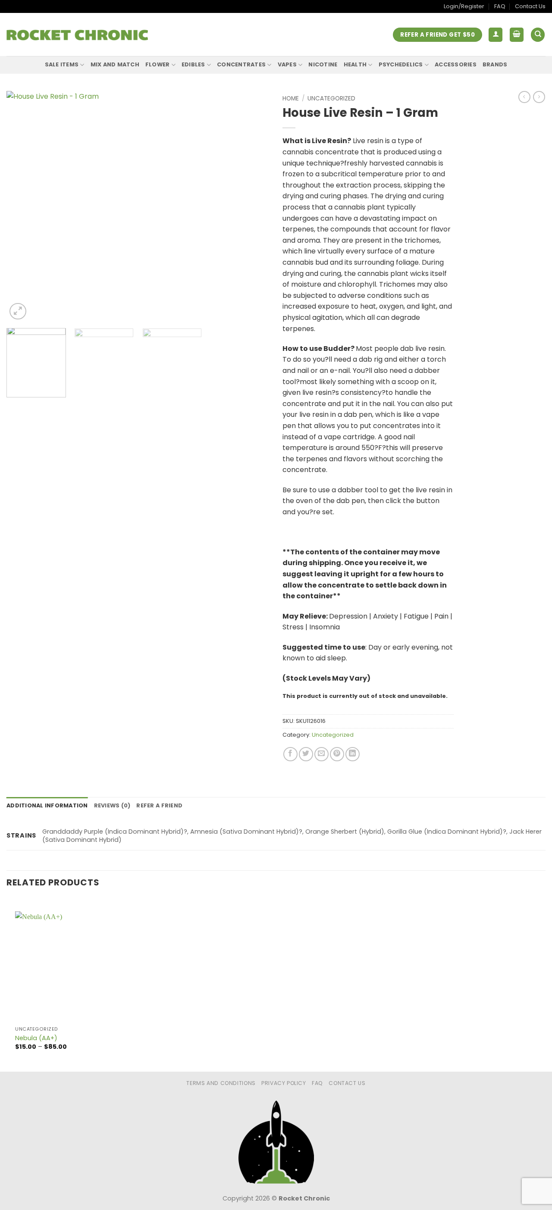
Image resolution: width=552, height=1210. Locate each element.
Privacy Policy (283, 1083)
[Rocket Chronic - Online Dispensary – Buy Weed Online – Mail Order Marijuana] (77, 34)
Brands (495, 64)
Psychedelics (401, 64)
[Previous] (22, 206)
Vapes (287, 64)
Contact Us (530, 6)
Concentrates (241, 64)
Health (355, 64)
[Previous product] (539, 97)
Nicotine (322, 64)
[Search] (538, 35)
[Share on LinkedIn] (352, 754)
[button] (495, 35)
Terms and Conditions (220, 1083)
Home (290, 98)
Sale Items (62, 64)
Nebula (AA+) (36, 1038)
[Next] (253, 206)
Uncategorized (331, 98)
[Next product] (524, 97)
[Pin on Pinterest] (337, 754)
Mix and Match (115, 64)
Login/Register (464, 6)
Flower (157, 64)
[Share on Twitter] (306, 754)
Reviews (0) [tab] (112, 805)
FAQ (499, 6)
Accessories (456, 64)
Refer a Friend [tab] (159, 805)
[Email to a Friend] (321, 754)
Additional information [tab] (47, 805)
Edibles (193, 64)
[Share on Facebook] (290, 754)
